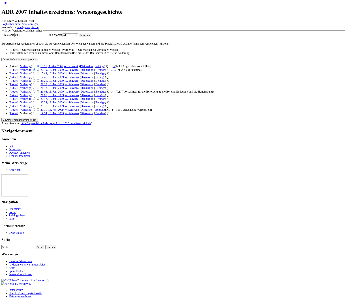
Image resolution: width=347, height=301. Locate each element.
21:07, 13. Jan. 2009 (52, 95)
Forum (12, 212)
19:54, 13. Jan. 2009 (52, 113)
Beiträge (99, 66)
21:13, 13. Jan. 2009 (52, 87)
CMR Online (16, 232)
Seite (11, 146)
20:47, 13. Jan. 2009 (52, 98)
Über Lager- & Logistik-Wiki (25, 293)
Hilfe (4, 3)
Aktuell (14, 69)
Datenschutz (16, 289)
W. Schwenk (71, 66)
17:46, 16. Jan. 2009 (52, 77)
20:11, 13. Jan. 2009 (52, 109)
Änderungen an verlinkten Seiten (27, 264)
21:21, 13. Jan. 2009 (52, 80)
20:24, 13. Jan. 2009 (52, 102)
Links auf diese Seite (20, 261)
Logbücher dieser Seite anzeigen (19, 24)
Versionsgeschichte (19, 155)
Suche (34, 27)
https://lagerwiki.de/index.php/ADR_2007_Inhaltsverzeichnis (56, 123)
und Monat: (55, 34)
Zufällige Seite (17, 215)
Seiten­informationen (20, 274)
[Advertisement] (12, 185)
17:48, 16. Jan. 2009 (52, 73)
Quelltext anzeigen (19, 152)
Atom (12, 267)
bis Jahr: (9, 34)
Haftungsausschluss (20, 296)
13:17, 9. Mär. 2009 (51, 66)
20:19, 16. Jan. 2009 (52, 69)
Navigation (23, 27)
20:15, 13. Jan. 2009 (52, 106)
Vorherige (25, 66)
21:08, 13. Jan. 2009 (52, 91)
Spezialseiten (16, 271)
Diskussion (86, 66)
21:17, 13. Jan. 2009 (52, 84)
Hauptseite (15, 208)
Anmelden (15, 169)
